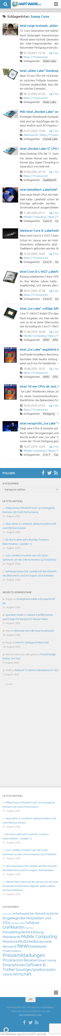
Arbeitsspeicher (24, 913)
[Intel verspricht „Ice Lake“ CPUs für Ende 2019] (10, 426)
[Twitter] (49, 473)
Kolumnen (29, 928)
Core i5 (47, 261)
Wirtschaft (22, 974)
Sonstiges (24, 969)
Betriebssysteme (46, 913)
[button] (6, 1030)
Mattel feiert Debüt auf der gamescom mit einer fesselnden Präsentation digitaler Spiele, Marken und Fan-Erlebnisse (30, 885)
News (27, 57)
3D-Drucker (7, 914)
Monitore (10, 941)
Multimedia (28, 941)
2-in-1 (46, 454)
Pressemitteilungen (24, 955)
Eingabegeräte (14, 918)
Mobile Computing (35, 216)
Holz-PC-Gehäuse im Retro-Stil (32, 642)
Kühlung (37, 932)
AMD (46, 339)
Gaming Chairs (18, 923)
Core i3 (47, 220)
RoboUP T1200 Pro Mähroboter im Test (36, 670)
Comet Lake (50, 138)
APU (55, 339)
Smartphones (14, 965)
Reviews (30, 960)
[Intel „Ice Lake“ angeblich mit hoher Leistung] (10, 355)
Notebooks (38, 946)
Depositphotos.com (30, 1014)
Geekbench (49, 179)
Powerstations (12, 950)
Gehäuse (32, 922)
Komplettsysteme (16, 932)
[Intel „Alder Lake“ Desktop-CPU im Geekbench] (10, 74)
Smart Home (47, 960)
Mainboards (31, 134)
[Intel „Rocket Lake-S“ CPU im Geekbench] (10, 150)
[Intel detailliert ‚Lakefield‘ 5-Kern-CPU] (10, 195)
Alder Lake (49, 61)
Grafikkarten (14, 927)
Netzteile (45, 941)
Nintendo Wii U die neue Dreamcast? (34, 630)
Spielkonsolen (44, 969)
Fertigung (49, 413)
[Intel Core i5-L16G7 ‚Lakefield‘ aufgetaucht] (10, 277)
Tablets (8, 974)
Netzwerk (10, 946)
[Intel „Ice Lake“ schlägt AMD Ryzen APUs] (10, 314)
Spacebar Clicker (15, 614)
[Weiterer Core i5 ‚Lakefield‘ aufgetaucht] (10, 233)
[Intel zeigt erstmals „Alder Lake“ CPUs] (10, 29)
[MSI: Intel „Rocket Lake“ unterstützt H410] (10, 113)
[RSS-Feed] (55, 473)
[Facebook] (43, 473)
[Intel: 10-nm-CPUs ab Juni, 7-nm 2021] (10, 392)
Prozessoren (40, 57)
